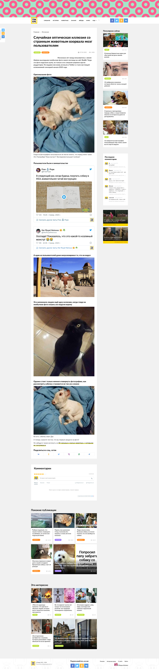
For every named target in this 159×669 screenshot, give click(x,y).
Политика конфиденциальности (44, 664)
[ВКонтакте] (3, 36)
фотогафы (80, 614)
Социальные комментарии (86, 496)
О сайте (120, 661)
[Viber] (69, 454)
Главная (36, 32)
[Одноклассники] (3, 33)
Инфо (88, 20)
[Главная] (34, 20)
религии (58, 614)
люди (35, 614)
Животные (64, 20)
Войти (126, 661)
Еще (94, 20)
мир (106, 137)
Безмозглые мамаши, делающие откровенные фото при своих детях (125, 201)
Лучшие (42, 482)
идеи (106, 49)
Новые (36, 482)
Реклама (102, 661)
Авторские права (111, 661)
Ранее (48, 482)
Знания (73, 20)
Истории (56, 20)
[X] (3, 30)
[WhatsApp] (79, 454)
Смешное (47, 20)
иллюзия (45, 32)
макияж (107, 78)
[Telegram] (89, 454)
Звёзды (81, 20)
